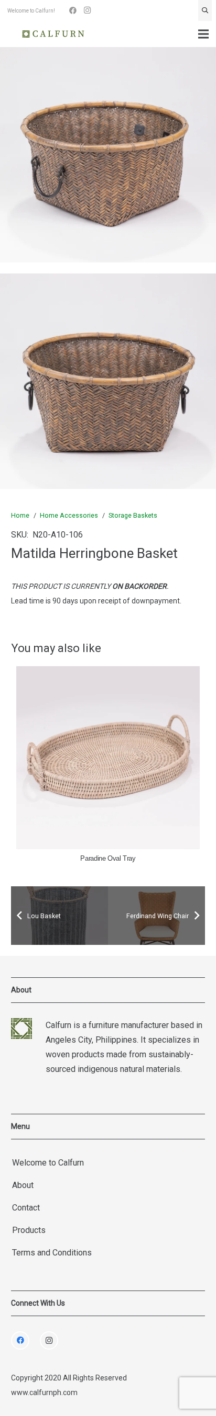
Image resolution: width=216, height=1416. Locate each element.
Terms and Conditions (52, 1253)
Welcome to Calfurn (48, 1163)
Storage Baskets (133, 515)
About (23, 1185)
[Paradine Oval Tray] (108, 757)
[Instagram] (87, 10)
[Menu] (203, 34)
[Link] (53, 34)
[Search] (205, 10)
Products (29, 1230)
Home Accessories (69, 515)
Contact (26, 1208)
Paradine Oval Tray (107, 858)
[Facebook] (73, 10)
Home (20, 515)
